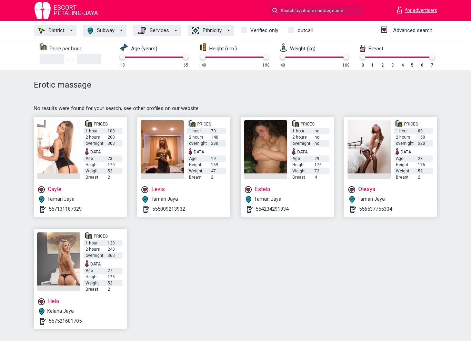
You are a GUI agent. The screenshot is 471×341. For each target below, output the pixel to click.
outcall (305, 30)
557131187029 (65, 209)
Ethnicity (211, 30)
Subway (105, 30)
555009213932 (168, 209)
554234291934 (272, 209)
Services (158, 30)
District (55, 30)
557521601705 (65, 321)
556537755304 (375, 209)
